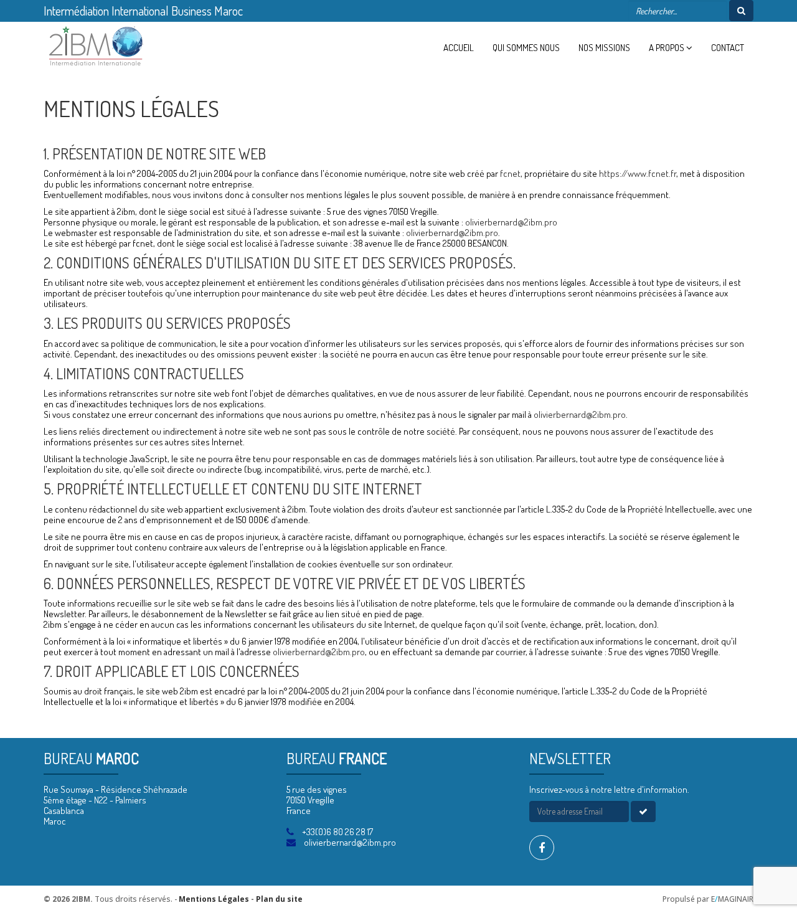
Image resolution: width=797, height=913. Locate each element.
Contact (727, 48)
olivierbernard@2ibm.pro (511, 222)
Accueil (458, 48)
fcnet (510, 173)
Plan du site (279, 899)
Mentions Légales (214, 899)
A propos (667, 48)
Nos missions (604, 48)
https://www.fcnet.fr (637, 173)
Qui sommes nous (526, 48)
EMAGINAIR (732, 899)
